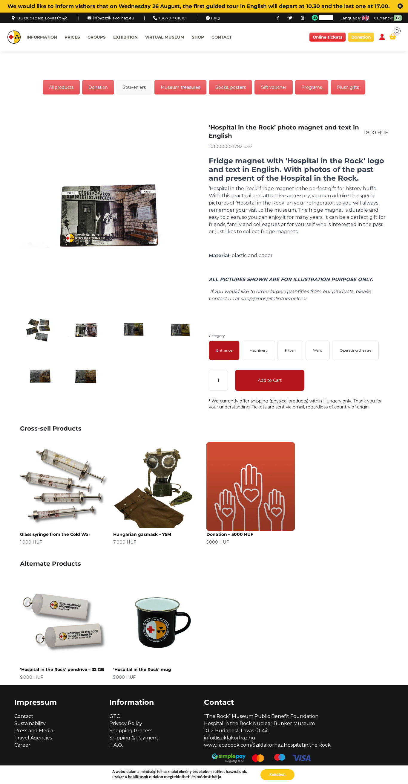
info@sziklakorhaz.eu (113, 18)
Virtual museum (164, 37)
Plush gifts (348, 87)
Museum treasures (180, 87)
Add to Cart (270, 380)
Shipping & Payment (133, 738)
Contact (221, 37)
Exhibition (125, 37)
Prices (72, 37)
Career (22, 745)
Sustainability (30, 723)
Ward (317, 350)
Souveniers (134, 87)
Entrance (224, 350)
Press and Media (33, 730)
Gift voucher (273, 87)
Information (42, 37)
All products (61, 87)
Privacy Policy (125, 723)
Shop (198, 37)
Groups (97, 37)
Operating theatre (355, 350)
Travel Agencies (33, 738)
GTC (114, 716)
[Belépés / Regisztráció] (382, 37)
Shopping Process (130, 730)
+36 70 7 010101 (173, 18)
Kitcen (290, 350)
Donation (361, 37)
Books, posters (230, 87)
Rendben (277, 774)
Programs (311, 87)
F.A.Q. (116, 745)
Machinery (258, 350)
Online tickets (327, 37)
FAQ (215, 18)
